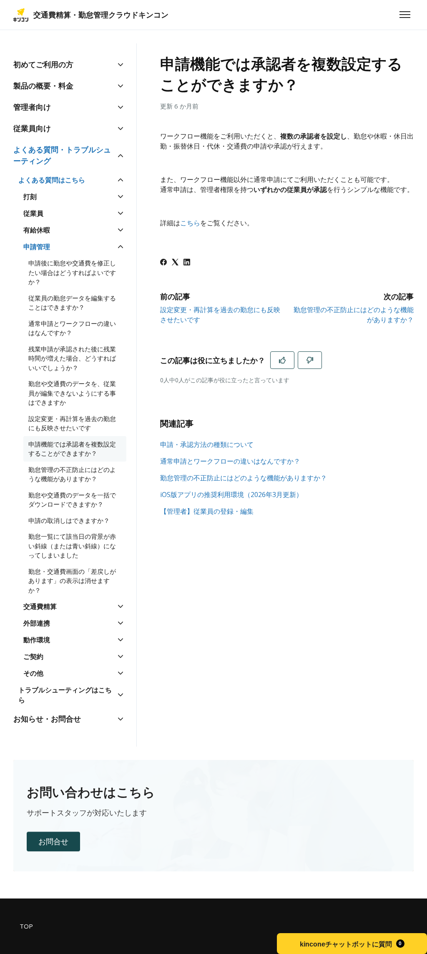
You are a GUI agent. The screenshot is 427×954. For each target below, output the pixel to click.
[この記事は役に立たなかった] (310, 360)
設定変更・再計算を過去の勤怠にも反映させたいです (72, 423)
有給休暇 (36, 230)
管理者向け (32, 107)
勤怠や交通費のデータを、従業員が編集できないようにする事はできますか (72, 392)
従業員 (33, 213)
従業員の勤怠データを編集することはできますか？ (72, 303)
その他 (33, 673)
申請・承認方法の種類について (207, 444)
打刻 (30, 196)
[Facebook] (163, 263)
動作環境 (36, 639)
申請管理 (36, 246)
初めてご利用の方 (43, 64)
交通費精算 (40, 606)
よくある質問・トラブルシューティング (62, 155)
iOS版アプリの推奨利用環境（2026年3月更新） (231, 494)
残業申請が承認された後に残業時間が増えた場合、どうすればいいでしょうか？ (72, 358)
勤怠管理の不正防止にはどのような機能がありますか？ (243, 477)
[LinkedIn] (186, 263)
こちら (190, 222)
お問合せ (53, 841)
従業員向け (32, 128)
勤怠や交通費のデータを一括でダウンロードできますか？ (72, 500)
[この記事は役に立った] (282, 360)
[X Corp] (175, 263)
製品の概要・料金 (43, 86)
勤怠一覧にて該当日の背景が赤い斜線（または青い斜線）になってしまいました (72, 545)
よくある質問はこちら (51, 179)
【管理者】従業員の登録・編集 (207, 511)
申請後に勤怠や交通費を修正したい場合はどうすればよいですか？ (72, 272)
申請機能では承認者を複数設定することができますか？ (72, 449)
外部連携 (36, 623)
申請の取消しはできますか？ (69, 520)
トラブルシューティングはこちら (65, 694)
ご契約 (33, 656)
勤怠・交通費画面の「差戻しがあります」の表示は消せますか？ (72, 580)
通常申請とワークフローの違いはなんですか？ (230, 461)
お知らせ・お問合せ (47, 719)
